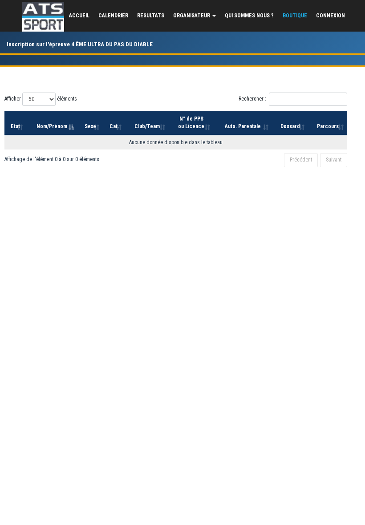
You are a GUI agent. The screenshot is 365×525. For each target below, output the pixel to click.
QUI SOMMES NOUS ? (249, 15)
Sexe (90, 126)
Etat (15, 126)
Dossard (290, 126)
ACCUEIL (79, 15)
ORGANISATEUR (192, 15)
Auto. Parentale (243, 126)
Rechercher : (252, 99)
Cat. (114, 126)
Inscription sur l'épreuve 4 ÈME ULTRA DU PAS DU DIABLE (80, 44)
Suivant (333, 160)
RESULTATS (150, 15)
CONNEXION (330, 15)
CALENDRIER (113, 15)
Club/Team (147, 126)
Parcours (328, 126)
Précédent (301, 160)
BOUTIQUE (295, 15)
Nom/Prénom (51, 126)
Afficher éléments (40, 99)
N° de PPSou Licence (191, 122)
